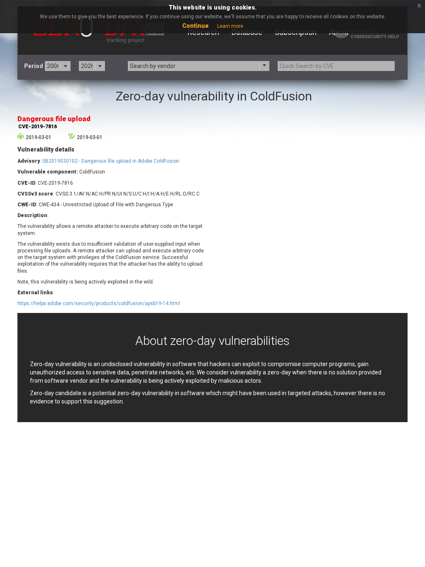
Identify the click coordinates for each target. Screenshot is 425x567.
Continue (195, 25)
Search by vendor (153, 66)
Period (33, 66)
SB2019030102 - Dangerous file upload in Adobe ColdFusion (110, 161)
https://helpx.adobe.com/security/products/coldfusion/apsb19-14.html (98, 303)
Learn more (230, 26)
